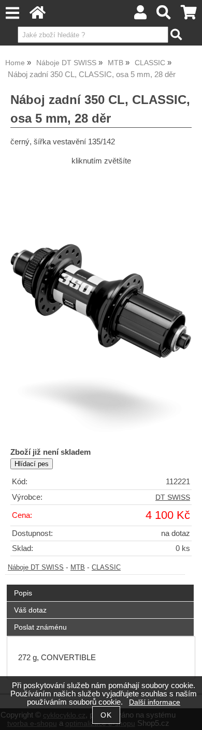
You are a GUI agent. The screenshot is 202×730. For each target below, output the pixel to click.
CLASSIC (106, 567)
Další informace (154, 702)
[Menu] (12, 13)
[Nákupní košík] (189, 15)
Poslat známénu (40, 627)
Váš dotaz (30, 610)
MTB (77, 567)
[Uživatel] (140, 15)
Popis (23, 593)
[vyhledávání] (164, 15)
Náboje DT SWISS (36, 567)
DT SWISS (172, 497)
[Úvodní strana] (37, 15)
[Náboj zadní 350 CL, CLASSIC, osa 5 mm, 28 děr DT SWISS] (101, 305)
